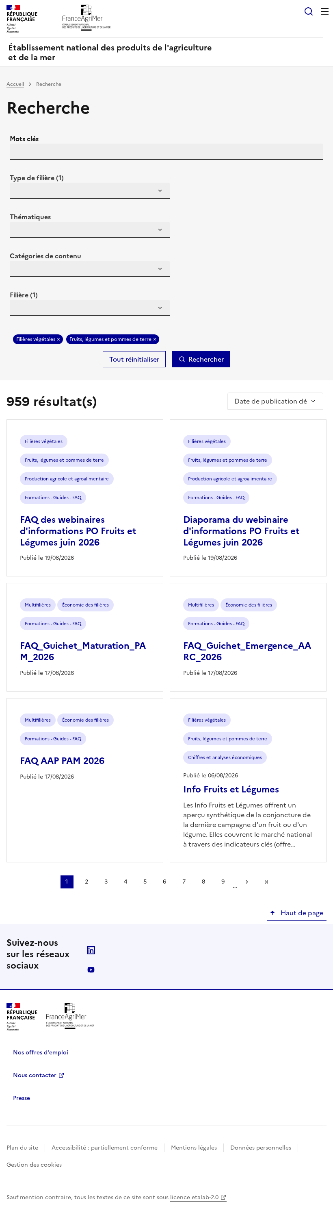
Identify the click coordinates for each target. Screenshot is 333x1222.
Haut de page (301, 913)
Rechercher (206, 359)
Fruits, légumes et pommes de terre (110, 339)
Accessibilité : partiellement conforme (105, 1147)
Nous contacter (34, 1075)
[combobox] (90, 191)
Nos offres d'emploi (40, 1052)
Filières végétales (35, 339)
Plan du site (22, 1147)
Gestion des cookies (34, 1165)
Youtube (91, 970)
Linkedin (91, 950)
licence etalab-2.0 (194, 1197)
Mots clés (24, 139)
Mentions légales (194, 1147)
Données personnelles (260, 1147)
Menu (325, 11)
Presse (21, 1098)
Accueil (15, 84)
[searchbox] (20, 192)
